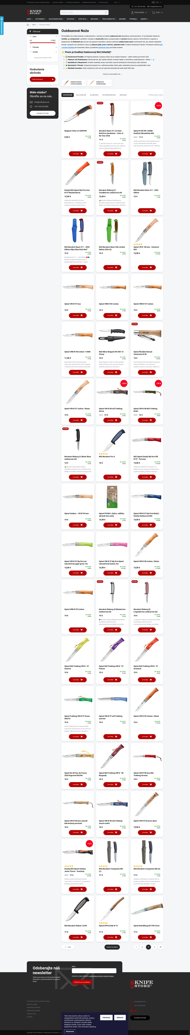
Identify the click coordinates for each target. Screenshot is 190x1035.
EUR (157, 2)
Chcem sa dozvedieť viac (111, 74)
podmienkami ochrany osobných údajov (101, 976)
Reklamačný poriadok (89, 2)
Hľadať (106, 12)
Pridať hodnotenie (37, 79)
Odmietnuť (106, 1017)
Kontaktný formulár (43, 113)
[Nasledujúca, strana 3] (154, 947)
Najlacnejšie (81, 95)
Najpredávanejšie (109, 95)
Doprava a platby (58, 2)
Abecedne (123, 95)
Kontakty (29, 1017)
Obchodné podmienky (73, 2)
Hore (69, 947)
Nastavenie (70, 1031)
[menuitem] (30, 19)
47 (161, 947)
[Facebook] (131, 1010)
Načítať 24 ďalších (112, 947)
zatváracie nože (103, 47)
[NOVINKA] (112, 115)
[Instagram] (135, 1010)
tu (95, 1027)
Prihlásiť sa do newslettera (82, 982)
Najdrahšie (94, 95)
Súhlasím (120, 1017)
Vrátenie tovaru (103, 2)
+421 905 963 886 (41, 106)
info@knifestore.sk (41, 102)
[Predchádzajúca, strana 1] (142, 947)
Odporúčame (67, 95)
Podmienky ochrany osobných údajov (38, 2)
